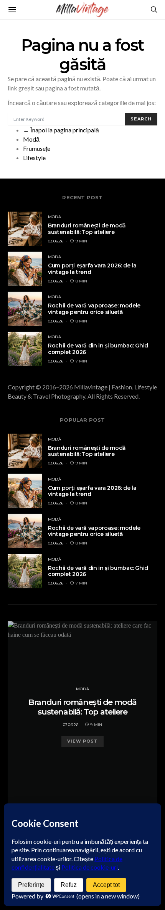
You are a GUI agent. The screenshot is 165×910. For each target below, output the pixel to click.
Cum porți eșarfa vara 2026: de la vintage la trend (92, 269)
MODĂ (54, 216)
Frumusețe (36, 148)
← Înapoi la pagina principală (61, 130)
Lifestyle (34, 157)
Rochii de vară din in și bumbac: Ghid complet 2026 (98, 349)
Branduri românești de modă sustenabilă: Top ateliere (87, 228)
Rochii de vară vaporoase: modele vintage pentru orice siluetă (94, 309)
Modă (31, 139)
